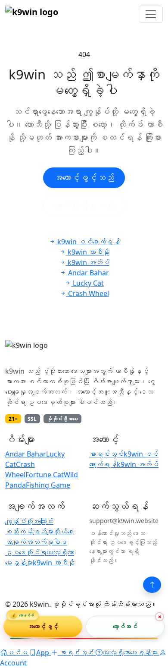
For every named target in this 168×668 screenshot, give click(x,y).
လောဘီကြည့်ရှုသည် (84, 205)
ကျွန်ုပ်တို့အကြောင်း (29, 521)
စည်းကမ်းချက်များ (29, 531)
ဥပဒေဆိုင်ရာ (26, 552)
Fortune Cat (44, 474)
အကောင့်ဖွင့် (43, 626)
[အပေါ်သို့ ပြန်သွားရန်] (152, 585)
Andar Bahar (25, 454)
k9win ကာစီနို (54, 562)
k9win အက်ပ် (138, 464)
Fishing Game (48, 485)
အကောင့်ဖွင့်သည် (84, 177)
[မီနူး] (151, 14)
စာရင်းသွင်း (106, 454)
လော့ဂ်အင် (125, 626)
